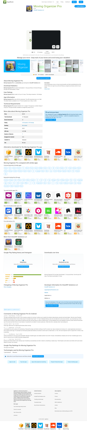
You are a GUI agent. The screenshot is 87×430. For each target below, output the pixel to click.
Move (47, 170)
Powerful (18, 167)
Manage (53, 180)
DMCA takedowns (58, 402)
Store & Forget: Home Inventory (78, 156)
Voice (49, 167)
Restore (79, 167)
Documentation (58, 399)
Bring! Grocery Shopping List (18, 214)
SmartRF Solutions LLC (19, 237)
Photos (19, 180)
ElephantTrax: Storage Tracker (58, 156)
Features (77, 170)
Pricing (62, 1)
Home (24, 180)
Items (15, 180)
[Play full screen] (57, 46)
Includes (15, 170)
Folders (11, 186)
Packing (62, 180)
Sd (37, 180)
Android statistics (37, 393)
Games (66, 180)
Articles (56, 405)
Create (22, 183)
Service (79, 183)
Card (41, 180)
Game (61, 183)
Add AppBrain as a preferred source (12, 309)
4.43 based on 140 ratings (28, 122)
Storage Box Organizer (28, 156)
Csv (33, 170)
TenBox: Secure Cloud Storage (28, 199)
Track (10, 167)
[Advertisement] (42, 21)
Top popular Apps (37, 402)
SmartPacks (46, 156)
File (34, 183)
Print (66, 167)
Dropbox (62, 167)
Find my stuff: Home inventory (18, 199)
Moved (27, 167)
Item (45, 180)
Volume (13, 167)
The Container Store (38, 199)
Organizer (64, 170)
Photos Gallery (67, 199)
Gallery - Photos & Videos (38, 214)
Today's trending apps (73, 361)
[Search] (53, 2)
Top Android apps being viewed (20, 406)
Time (57, 183)
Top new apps (23, 361)
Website (46, 292)
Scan (75, 180)
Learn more (58, 117)
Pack (75, 183)
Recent (21, 186)
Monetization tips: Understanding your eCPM (63, 411)
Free (14, 183)
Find (73, 170)
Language (38, 170)
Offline (26, 183)
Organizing (80, 180)
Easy (49, 180)
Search (69, 170)
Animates (15, 415)
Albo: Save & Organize (58, 199)
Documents (6, 186)
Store (49, 183)
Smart (10, 183)
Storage (11, 180)
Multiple (40, 167)
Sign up (74, 1)
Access (71, 183)
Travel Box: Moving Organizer (8, 156)
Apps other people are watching (39, 361)
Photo (58, 180)
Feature (5, 170)
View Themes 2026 (17, 412)
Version (45, 167)
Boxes (43, 170)
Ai (30, 183)
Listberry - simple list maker (78, 199)
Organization (39, 183)
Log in (81, 1)
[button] (63, 295)
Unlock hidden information (23, 266)
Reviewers (20, 170)
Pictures (31, 167)
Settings (10, 170)
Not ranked (24, 125)
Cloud (57, 167)
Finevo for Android (17, 409)
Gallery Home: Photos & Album (58, 214)
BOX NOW (46, 214)
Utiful (18, 183)
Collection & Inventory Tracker (48, 199)
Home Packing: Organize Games (18, 156)
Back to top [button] (83, 418)
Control (55, 170)
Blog (55, 408)
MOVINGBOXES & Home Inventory (38, 156)
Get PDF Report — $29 (50, 119)
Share (45, 183)
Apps (57, 1)
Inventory (6, 180)
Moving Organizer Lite (8, 246)
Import (70, 167)
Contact (56, 393)
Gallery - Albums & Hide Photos (78, 214)
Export (29, 170)
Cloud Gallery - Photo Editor (28, 214)
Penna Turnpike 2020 (18, 246)
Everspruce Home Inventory (8, 199)
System (25, 170)
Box (65, 156)
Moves (5, 167)
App (51, 170)
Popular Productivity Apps (57, 361)
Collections (66, 183)
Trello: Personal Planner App (8, 214)
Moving (59, 170)
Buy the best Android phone (39, 405)
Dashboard (67, 1)
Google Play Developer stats (39, 396)
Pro (23, 167)
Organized (17, 186)
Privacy (56, 396)
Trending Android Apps (38, 399)
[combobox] (47, 2)
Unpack (36, 167)
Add (53, 167)
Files (71, 180)
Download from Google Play (44, 78)
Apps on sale (12, 361)
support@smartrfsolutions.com (51, 289)
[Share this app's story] (53, 46)
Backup (74, 167)
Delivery (27, 180)
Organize (32, 180)
